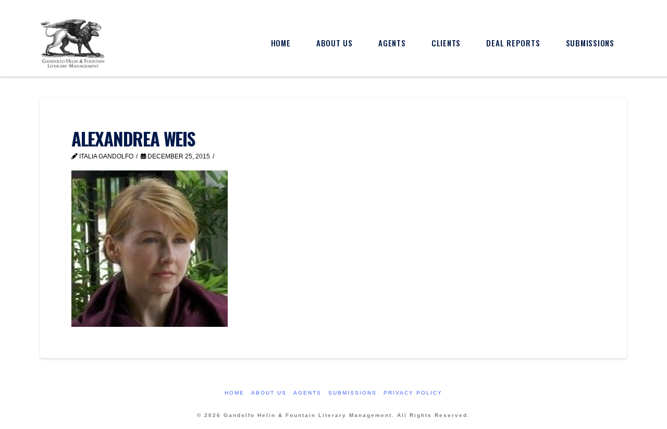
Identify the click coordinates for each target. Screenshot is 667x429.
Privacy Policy (413, 393)
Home (234, 393)
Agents (307, 393)
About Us (269, 393)
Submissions (352, 393)
